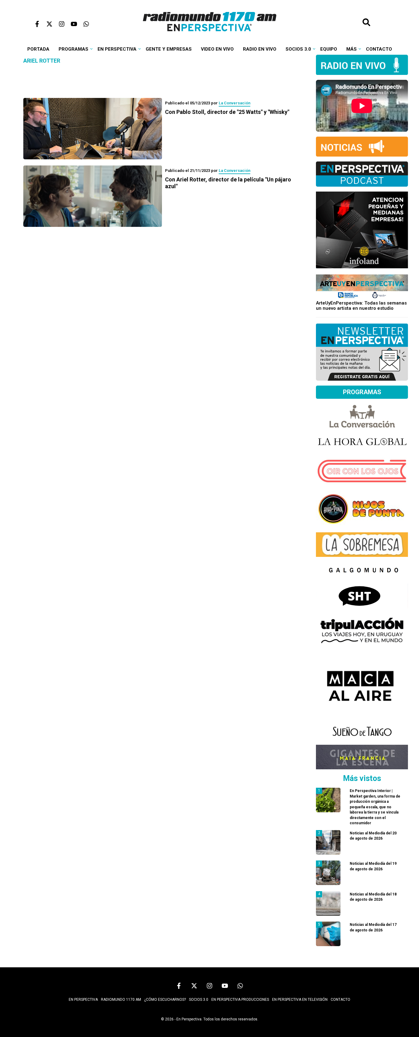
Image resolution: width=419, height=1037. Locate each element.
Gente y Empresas (169, 49)
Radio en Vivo (259, 49)
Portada (38, 49)
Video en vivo (217, 49)
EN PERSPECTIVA (83, 999)
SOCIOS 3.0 (198, 999)
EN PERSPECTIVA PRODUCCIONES (240, 999)
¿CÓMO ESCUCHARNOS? (165, 999)
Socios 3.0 (298, 49)
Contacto (379, 49)
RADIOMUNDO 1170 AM (121, 999)
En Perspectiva (117, 49)
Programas (73, 49)
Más (351, 49)
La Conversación (234, 103)
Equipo (328, 49)
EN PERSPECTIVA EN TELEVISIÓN (300, 999)
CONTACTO (340, 999)
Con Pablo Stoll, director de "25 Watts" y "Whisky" (227, 112)
